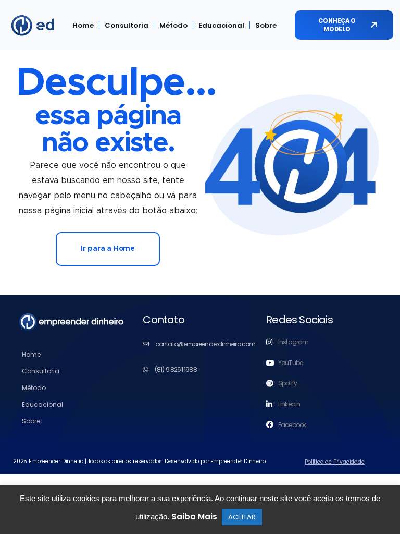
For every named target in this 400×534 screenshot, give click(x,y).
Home (83, 25)
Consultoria (126, 25)
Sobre (266, 25)
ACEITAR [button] (242, 517)
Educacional (221, 25)
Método (173, 25)
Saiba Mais (194, 516)
